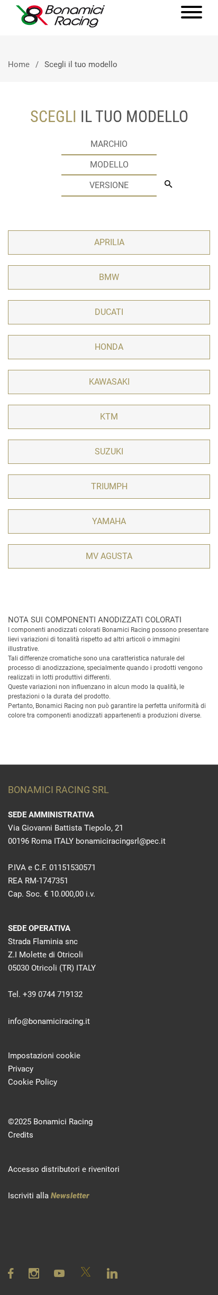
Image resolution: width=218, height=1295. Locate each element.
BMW (109, 277)
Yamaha (109, 521)
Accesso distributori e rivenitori (64, 1169)
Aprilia (109, 242)
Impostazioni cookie (44, 1055)
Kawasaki (109, 382)
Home (19, 64)
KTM (109, 417)
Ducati (109, 312)
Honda (109, 347)
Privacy (20, 1069)
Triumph (109, 486)
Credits (20, 1135)
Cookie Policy (32, 1082)
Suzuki (109, 451)
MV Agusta (109, 556)
